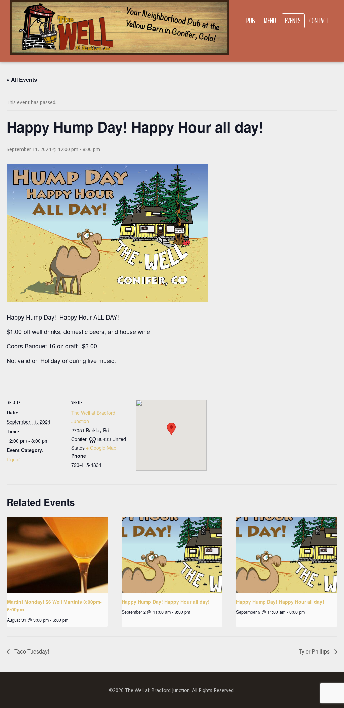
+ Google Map (101, 447)
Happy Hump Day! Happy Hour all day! (166, 601)
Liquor (13, 459)
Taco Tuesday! (31, 651)
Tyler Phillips (315, 651)
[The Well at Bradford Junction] (119, 31)
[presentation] (57, 555)
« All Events (22, 79)
